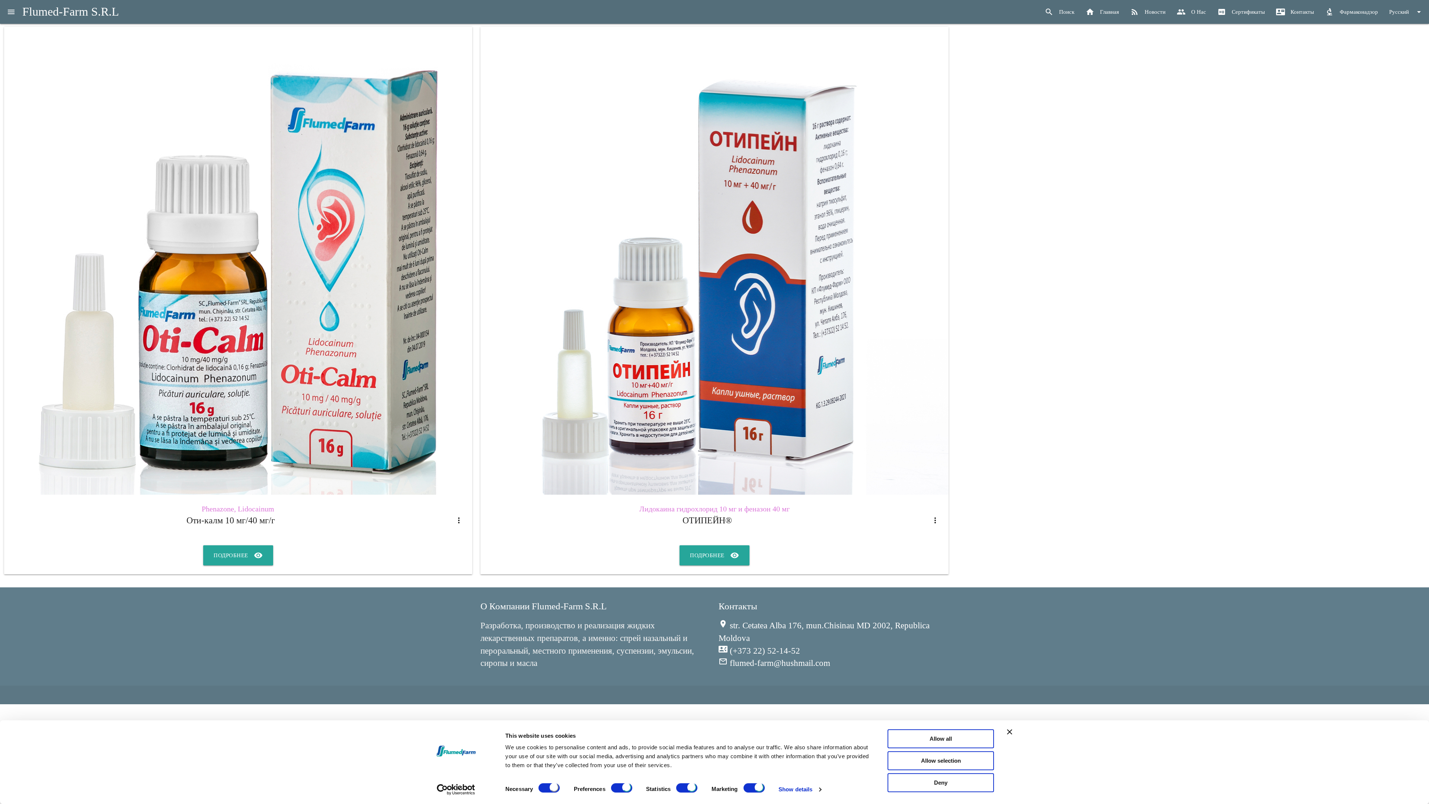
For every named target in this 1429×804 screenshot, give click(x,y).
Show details (795, 789)
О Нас (1191, 11)
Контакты (1295, 11)
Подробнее (238, 555)
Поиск (1059, 11)
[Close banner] (1009, 731)
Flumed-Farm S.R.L (70, 11)
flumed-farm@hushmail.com (774, 663)
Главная (1102, 11)
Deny (940, 782)
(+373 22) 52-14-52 (759, 650)
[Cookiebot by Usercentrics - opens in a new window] (456, 789)
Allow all (941, 739)
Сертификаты (1241, 11)
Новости (1148, 11)
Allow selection (941, 760)
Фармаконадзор (1351, 11)
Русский (1406, 11)
